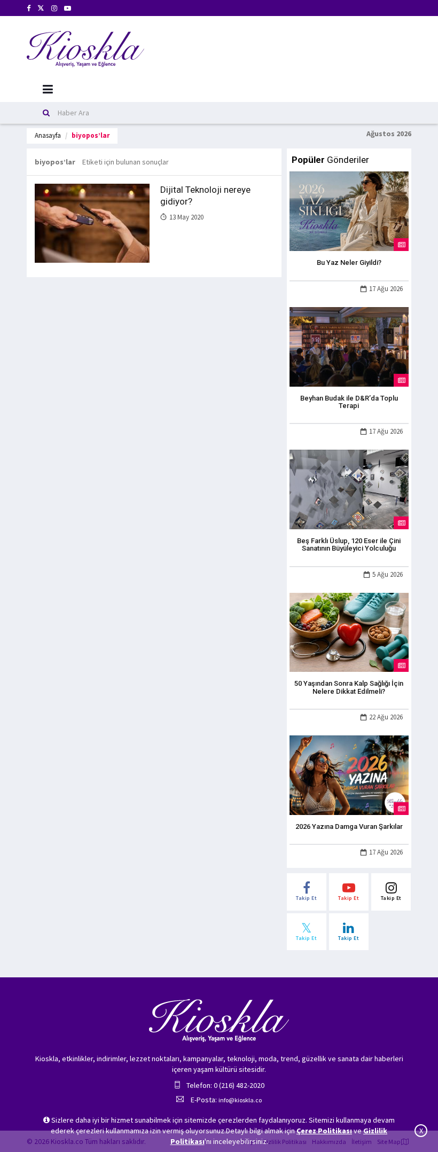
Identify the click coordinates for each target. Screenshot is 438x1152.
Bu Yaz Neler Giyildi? (349, 262)
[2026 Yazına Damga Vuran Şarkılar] (349, 774)
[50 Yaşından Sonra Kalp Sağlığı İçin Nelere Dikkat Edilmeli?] (349, 631)
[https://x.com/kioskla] (40, 8)
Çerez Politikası (324, 1130)
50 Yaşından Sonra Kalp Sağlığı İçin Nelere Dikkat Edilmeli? (348, 687)
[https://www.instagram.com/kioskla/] (54, 8)
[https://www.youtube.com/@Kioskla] (67, 8)
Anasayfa (48, 135)
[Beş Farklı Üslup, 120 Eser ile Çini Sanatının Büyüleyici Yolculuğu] (349, 488)
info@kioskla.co (240, 1100)
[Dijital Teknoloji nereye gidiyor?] (92, 223)
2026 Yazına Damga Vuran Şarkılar (349, 826)
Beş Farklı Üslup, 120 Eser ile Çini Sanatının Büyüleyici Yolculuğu (349, 544)
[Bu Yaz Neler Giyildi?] (349, 210)
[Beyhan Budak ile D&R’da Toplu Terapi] (349, 345)
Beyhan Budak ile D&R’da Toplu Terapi (349, 402)
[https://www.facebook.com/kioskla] (28, 8)
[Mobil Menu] (48, 89)
